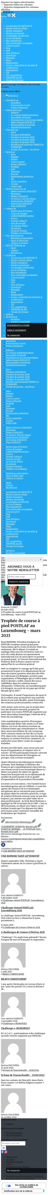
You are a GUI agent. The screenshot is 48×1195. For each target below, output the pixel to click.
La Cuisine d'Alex (19, 225)
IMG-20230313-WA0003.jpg (18, 822)
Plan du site (11, 1157)
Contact (10, 1124)
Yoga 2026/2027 (18, 206)
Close (40, 559)
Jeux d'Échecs (13, 53)
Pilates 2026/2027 (19, 196)
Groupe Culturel (19, 221)
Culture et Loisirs (19, 243)
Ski (12, 179)
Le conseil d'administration (24, 115)
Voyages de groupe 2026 (23, 139)
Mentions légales (14, 1162)
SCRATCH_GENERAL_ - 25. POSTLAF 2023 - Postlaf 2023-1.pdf (21, 830)
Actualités (16, 102)
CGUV (9, 1164)
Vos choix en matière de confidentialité (26, 1186)
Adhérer (15, 112)
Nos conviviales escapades (19, 43)
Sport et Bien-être (19, 240)
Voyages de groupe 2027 (22, 142)
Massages (16, 193)
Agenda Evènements (21, 127)
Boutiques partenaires (22, 238)
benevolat (27, 839)
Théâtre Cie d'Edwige (21, 233)
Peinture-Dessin (19, 230)
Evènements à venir (20, 105)
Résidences (16, 253)
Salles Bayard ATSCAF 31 (23, 122)
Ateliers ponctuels (15, 33)
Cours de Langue (19, 213)
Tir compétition (14, 75)
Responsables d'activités (23, 125)
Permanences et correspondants (27, 120)
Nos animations (14, 40)
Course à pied (12, 45)
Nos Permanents (14, 1133)
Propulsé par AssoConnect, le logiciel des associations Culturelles (24, 1177)
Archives (15, 319)
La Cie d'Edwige (14, 38)
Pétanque (10, 58)
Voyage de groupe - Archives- (25, 149)
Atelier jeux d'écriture (21, 211)
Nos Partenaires (14, 1135)
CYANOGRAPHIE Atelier (22, 216)
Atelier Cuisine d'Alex (16, 28)
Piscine (14, 174)
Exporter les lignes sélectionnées (17, 2)
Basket (14, 159)
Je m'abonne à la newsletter (14, 1140)
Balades (15, 157)
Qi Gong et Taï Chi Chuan (23, 198)
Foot (8, 48)
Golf (8, 50)
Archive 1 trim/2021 (20, 321)
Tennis (14, 184)
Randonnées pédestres (22, 176)
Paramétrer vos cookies (18, 1167)
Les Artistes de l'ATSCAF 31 (19, 26)
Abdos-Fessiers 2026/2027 (23, 191)
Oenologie (11, 55)
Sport (13, 248)
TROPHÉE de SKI (14, 77)
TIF (7, 72)
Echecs (14, 218)
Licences (10, 1159)
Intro (13, 132)
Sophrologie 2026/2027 (22, 201)
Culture (14, 250)
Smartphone (12, 70)
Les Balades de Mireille (17, 35)
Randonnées (12, 63)
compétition (38, 839)
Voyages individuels (21, 134)
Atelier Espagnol (14, 31)
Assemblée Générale (21, 117)
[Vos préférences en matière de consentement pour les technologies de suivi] (43, 1190)
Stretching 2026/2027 (21, 203)
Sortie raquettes (19, 181)
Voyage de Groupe (15, 80)
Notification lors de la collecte (18, 1191)
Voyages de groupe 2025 (22, 137)
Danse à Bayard (18, 164)
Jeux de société (18, 223)
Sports (18, 839)
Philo (8, 60)
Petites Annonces (19, 107)
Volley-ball (16, 186)
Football (15, 166)
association (7, 841)
